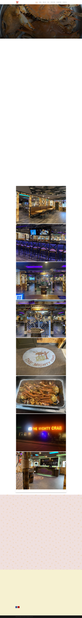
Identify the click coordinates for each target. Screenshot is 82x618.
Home (36, 2)
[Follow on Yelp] (19, 607)
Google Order (58, 2)
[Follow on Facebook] (16, 607)
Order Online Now (41, 517)
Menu (48, 2)
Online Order (53, 2)
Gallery (40, 2)
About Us (44, 2)
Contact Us (65, 2)
